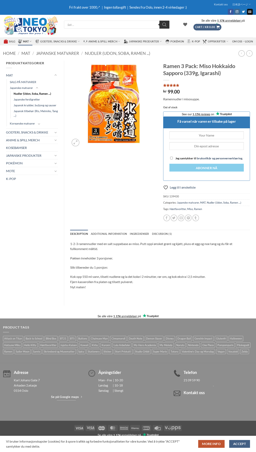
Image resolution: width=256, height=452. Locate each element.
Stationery (94, 351)
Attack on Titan (13, 338)
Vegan (221, 351)
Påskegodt (243, 345)
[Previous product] (249, 53)
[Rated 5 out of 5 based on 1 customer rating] (206, 85)
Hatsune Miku (12, 345)
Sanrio (36, 351)
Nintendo (193, 345)
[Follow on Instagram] (237, 12)
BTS (72, 338)
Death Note (135, 338)
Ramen (198, 209)
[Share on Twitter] (174, 218)
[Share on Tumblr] (195, 218)
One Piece (208, 345)
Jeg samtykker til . (209, 158)
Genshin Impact (203, 338)
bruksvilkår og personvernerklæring (219, 158)
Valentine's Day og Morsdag (198, 351)
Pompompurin (225, 345)
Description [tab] (79, 233)
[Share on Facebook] (166, 218)
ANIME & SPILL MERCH (102, 41)
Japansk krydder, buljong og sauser (35, 105)
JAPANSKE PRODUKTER (144, 41)
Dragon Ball (184, 338)
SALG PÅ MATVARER (23, 82)
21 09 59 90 (192, 380)
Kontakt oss (221, 4)
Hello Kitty (30, 345)
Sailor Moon (22, 351)
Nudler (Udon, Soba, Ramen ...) (117, 53)
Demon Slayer (154, 338)
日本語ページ (240, 4)
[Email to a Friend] (181, 218)
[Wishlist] (185, 24)
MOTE (10, 171)
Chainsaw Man (99, 338)
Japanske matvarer (57, 53)
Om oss (237, 41)
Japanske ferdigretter (27, 99)
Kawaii (84, 345)
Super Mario (160, 351)
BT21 (63, 338)
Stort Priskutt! (123, 351)
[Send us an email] (250, 12)
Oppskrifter (217, 41)
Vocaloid (233, 351)
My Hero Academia (145, 345)
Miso (190, 209)
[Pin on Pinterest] (188, 218)
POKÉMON (177, 41)
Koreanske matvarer (22, 123)
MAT (26, 41)
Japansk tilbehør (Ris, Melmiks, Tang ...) (36, 113)
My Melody (166, 345)
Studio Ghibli (142, 351)
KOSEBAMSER (16, 148)
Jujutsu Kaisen (68, 345)
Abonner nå (206, 168)
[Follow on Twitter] (243, 12)
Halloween (236, 338)
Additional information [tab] (109, 233)
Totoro (174, 351)
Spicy (81, 351)
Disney (170, 338)
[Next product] (241, 53)
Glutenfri (221, 338)
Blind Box (51, 338)
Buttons (82, 338)
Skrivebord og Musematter (59, 351)
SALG (12, 41)
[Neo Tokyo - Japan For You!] (30, 26)
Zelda (244, 351)
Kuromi (106, 345)
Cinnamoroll (118, 338)
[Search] (164, 25)
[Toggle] (55, 75)
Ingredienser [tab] (139, 233)
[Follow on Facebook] (231, 12)
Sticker (107, 351)
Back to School (34, 338)
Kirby (95, 345)
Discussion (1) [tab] (162, 233)
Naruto (180, 345)
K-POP (196, 41)
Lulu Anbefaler (122, 345)
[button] (207, 27)
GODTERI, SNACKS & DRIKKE (58, 41)
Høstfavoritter (178, 209)
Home (9, 53)
